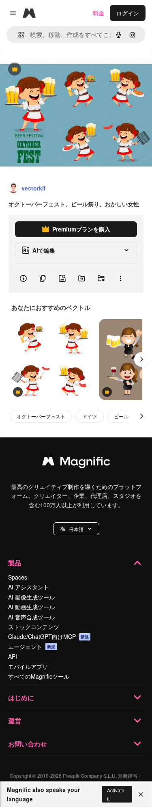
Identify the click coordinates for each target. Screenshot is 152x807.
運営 (14, 720)
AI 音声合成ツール (31, 617)
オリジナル (56, 69)
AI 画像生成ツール (31, 597)
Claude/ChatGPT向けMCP (48, 636)
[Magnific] (76, 463)
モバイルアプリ (28, 666)
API (12, 656)
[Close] (141, 794)
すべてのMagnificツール (38, 676)
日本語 (76, 529)
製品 (14, 562)
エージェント (31, 647)
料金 (98, 13)
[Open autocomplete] (18, 35)
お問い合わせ (27, 744)
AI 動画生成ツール (31, 607)
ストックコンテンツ (33, 627)
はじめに (21, 697)
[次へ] (141, 359)
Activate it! (115, 794)
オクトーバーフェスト (41, 416)
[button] (76, 528)
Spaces (17, 577)
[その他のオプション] (120, 278)
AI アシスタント (28, 587)
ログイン (127, 13)
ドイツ (89, 416)
